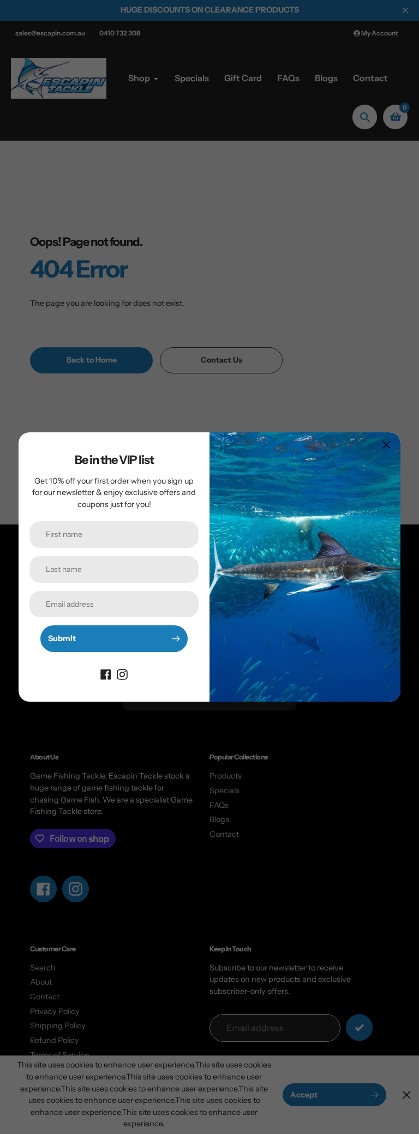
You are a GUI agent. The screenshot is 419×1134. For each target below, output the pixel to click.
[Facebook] (105, 674)
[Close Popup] (386, 444)
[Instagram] (122, 674)
